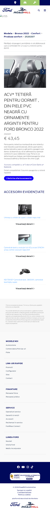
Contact (9, 378)
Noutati (9, 441)
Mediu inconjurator (13, 448)
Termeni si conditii (24, 490)
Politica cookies (24, 495)
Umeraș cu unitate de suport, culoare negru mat (22, 218)
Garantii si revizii (12, 415)
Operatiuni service (13, 412)
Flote (8, 352)
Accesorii (9, 419)
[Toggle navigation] (45, 10)
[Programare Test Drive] (25, 2)
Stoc (8, 374)
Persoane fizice (12, 393)
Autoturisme (11, 345)
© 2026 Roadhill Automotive (24, 487)
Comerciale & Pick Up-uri (16, 349)
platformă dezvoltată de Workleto (25, 498)
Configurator (11, 371)
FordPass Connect (13, 426)
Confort (36, 33)
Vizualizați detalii (24, 224)
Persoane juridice (13, 397)
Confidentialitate (24, 492)
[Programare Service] (35, 2)
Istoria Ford (10, 445)
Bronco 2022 (22, 33)
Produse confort (13, 36)
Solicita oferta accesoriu (19, 178)
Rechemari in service (14, 422)
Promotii (9, 367)
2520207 (30, 36)
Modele (8, 33)
